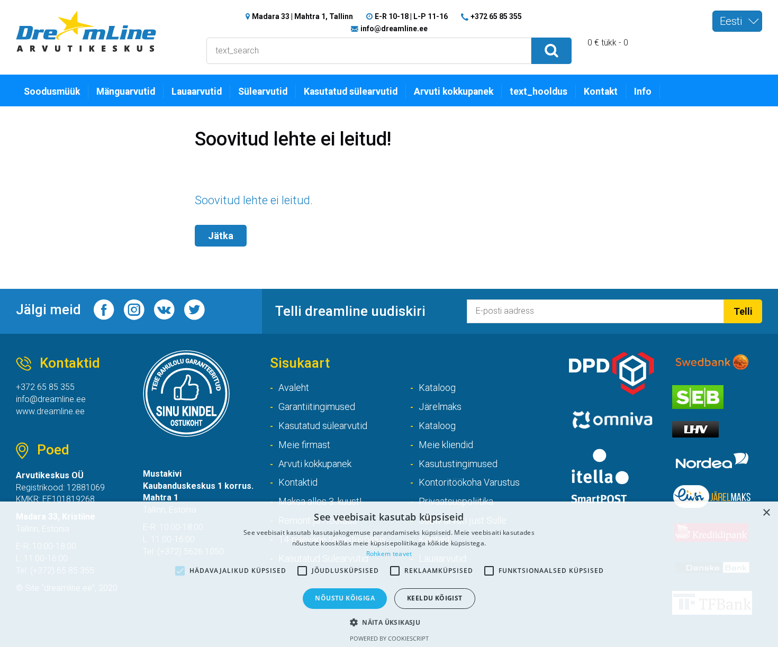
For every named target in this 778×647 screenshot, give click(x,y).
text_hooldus (538, 91)
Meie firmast (304, 444)
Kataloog (437, 387)
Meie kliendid (446, 444)
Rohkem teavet (389, 553)
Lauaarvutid (196, 91)
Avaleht (293, 387)
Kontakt (601, 91)
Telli (743, 311)
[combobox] (737, 21)
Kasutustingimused (458, 463)
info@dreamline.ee (394, 28)
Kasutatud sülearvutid (350, 91)
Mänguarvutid (125, 91)
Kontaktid (298, 482)
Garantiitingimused (316, 406)
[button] (389, 622)
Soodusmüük (52, 91)
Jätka (220, 235)
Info (643, 91)
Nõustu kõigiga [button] (345, 598)
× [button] (766, 513)
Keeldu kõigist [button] (435, 598)
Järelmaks (440, 406)
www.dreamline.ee (50, 411)
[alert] (389, 574)
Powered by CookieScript (389, 638)
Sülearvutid (262, 91)
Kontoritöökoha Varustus (469, 482)
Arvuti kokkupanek (453, 91)
